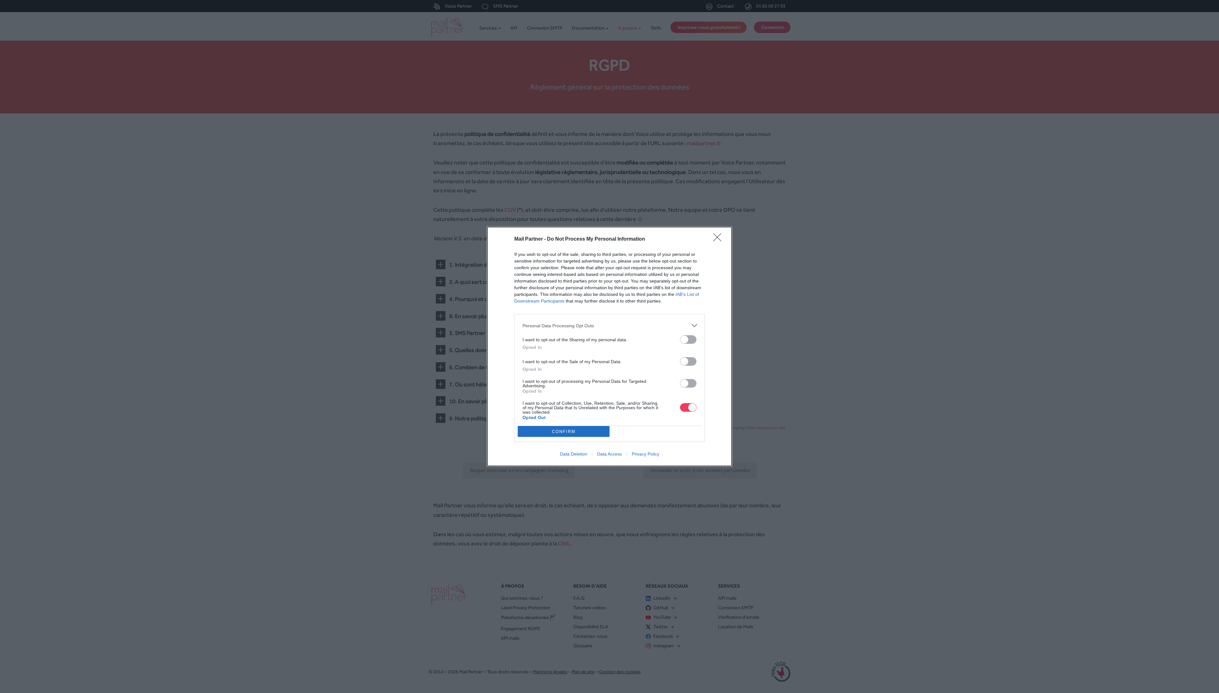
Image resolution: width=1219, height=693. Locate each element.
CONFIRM (564, 431)
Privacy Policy (645, 453)
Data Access (609, 453)
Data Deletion (573, 453)
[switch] (688, 339)
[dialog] (609, 346)
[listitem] (609, 325)
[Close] (719, 239)
